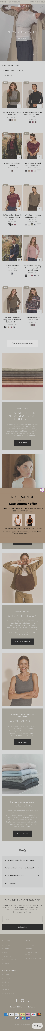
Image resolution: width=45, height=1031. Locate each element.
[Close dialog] (42, 490)
